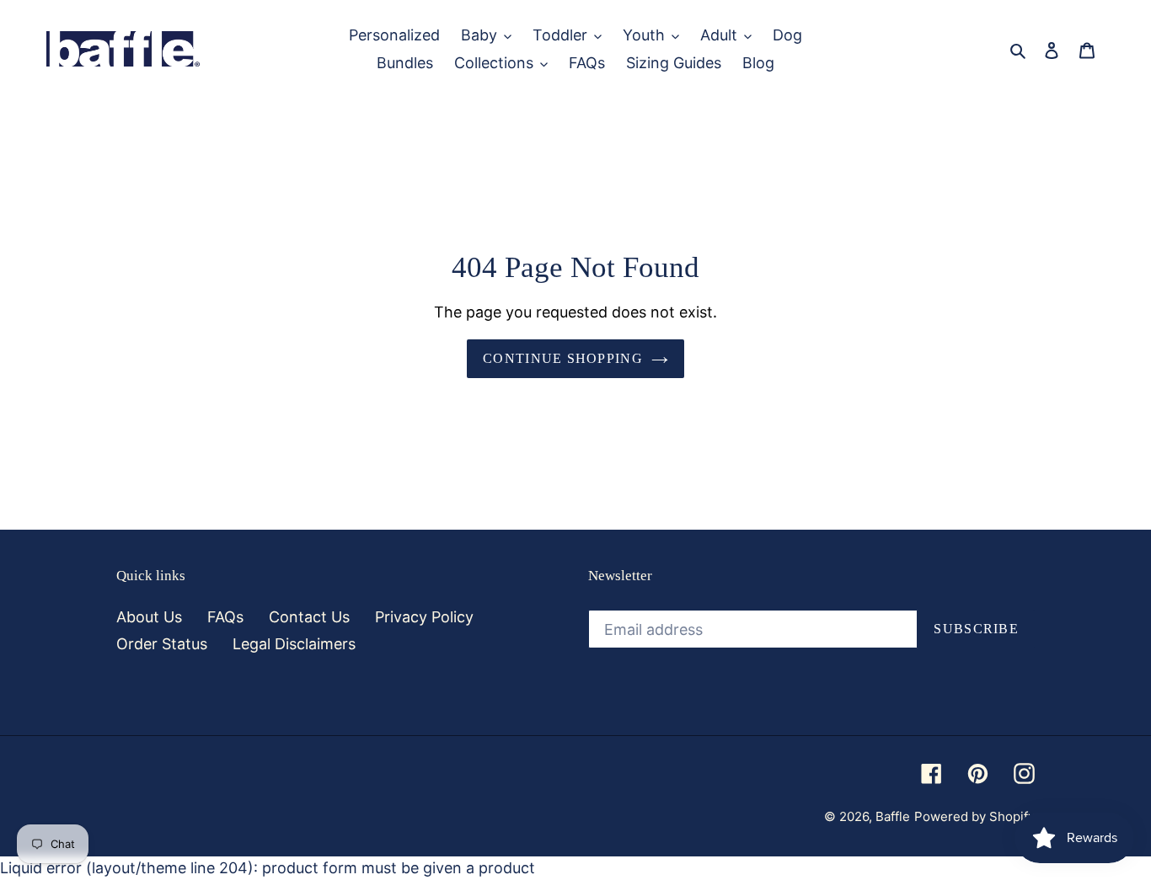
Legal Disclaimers (294, 644)
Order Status (161, 644)
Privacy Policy (424, 617)
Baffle (892, 816)
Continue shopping (563, 358)
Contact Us (309, 617)
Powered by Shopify (974, 816)
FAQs (225, 617)
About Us (149, 617)
